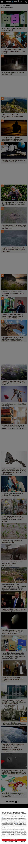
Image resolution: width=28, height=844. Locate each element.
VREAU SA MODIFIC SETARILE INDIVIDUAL (14, 841)
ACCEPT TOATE (14, 839)
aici (16, 823)
